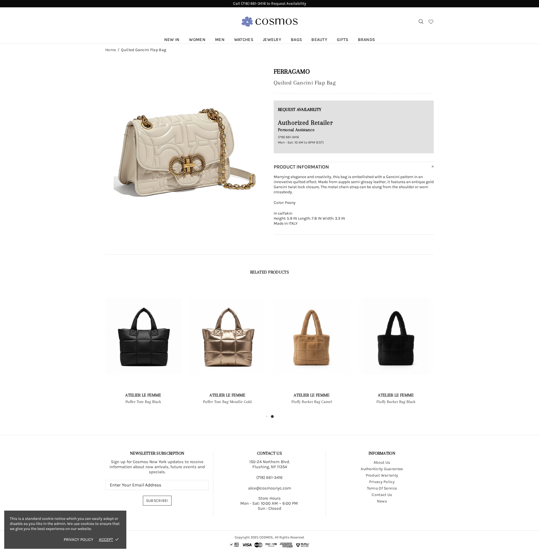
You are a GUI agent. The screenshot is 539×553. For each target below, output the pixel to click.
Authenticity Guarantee (382, 468)
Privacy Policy (382, 481)
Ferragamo (292, 71)
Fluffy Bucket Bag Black (395, 401)
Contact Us (382, 494)
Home (110, 50)
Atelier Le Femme (143, 395)
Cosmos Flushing (269, 22)
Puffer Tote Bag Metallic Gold (227, 401)
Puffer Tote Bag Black (143, 401)
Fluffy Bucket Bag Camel (311, 401)
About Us (382, 462)
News (382, 501)
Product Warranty (382, 475)
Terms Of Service (382, 488)
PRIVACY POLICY (78, 539)
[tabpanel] (312, 349)
